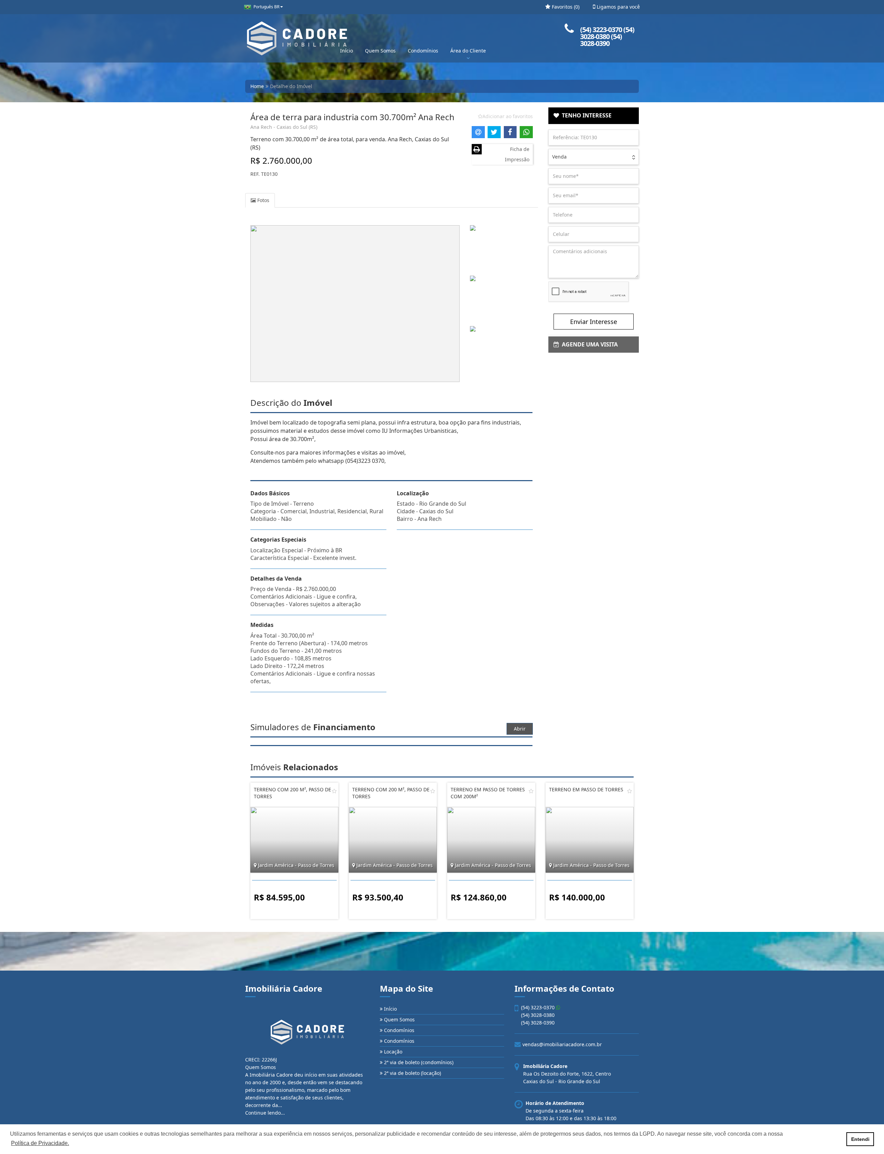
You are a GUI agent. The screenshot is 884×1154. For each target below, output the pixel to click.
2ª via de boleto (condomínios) (418, 1062)
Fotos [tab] (262, 200)
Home (257, 86)
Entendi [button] (860, 1139)
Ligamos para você (617, 6)
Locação (392, 1051)
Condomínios (423, 50)
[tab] (593, 115)
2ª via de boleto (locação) (412, 1073)
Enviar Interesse (593, 321)
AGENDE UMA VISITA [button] (588, 344)
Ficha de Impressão (517, 154)
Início (346, 50)
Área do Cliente (468, 50)
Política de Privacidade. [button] (40, 1143)
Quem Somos (380, 50)
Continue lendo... (265, 1112)
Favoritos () (564, 6)
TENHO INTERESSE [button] (585, 115)
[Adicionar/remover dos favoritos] (334, 791)
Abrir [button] (520, 728)
